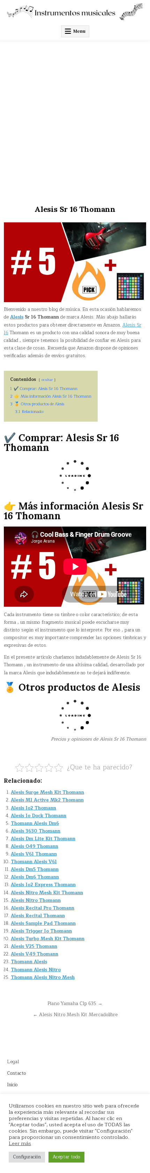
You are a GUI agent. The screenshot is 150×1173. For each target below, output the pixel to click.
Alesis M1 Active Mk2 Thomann (47, 800)
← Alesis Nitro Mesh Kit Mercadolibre (75, 1015)
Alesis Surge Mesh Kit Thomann (47, 792)
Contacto (16, 1073)
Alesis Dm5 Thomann (35, 869)
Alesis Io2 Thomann (33, 808)
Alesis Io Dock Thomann (38, 816)
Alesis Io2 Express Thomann (43, 885)
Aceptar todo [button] (66, 1157)
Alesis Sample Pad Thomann (43, 923)
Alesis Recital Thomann (38, 916)
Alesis (16, 317)
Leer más (20, 1143)
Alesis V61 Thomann (34, 854)
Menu (79, 31)
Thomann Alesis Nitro (36, 970)
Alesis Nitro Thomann (36, 900)
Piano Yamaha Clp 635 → (75, 1003)
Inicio (12, 1085)
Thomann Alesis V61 (34, 862)
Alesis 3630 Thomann (35, 831)
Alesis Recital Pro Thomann (42, 908)
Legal (13, 1062)
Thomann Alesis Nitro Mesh (43, 977)
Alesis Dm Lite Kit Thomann (43, 839)
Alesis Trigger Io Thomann (41, 931)
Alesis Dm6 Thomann (35, 877)
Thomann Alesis (29, 962)
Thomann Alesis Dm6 (35, 823)
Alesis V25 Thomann (34, 946)
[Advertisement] (75, 119)
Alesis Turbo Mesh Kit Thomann (47, 939)
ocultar (47, 380)
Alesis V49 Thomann (34, 954)
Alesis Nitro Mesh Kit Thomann (47, 893)
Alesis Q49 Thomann (34, 846)
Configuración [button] (27, 1157)
